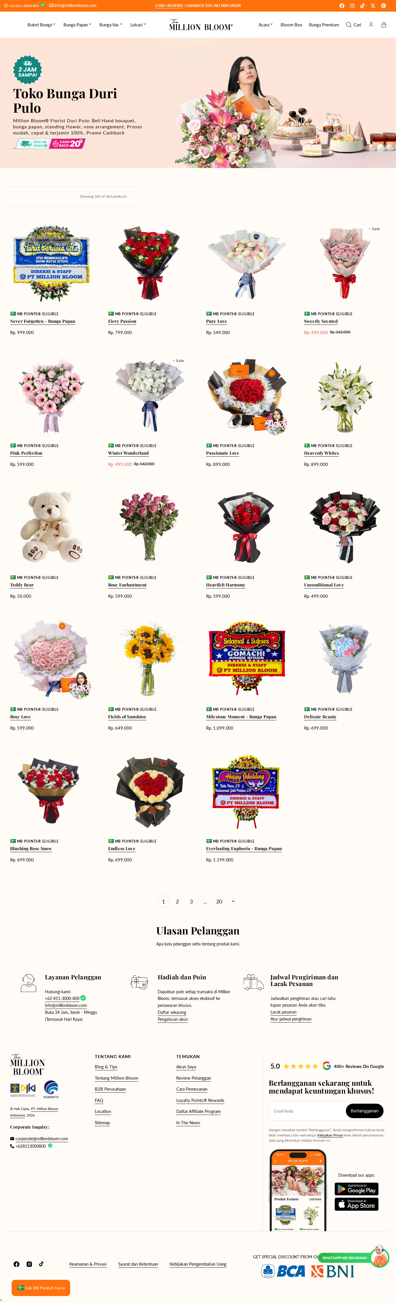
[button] (353, 24)
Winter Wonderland (128, 453)
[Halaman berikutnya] (233, 901)
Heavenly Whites (321, 453)
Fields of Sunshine (127, 716)
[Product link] (51, 279)
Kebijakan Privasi (330, 1135)
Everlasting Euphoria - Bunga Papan (244, 848)
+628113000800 (31, 1146)
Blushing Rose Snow (31, 848)
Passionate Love (222, 453)
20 (219, 901)
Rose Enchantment (127, 585)
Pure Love (216, 321)
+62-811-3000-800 (24, 5)
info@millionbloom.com (76, 5)
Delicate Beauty (320, 716)
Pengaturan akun (173, 1019)
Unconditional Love (324, 585)
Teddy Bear (22, 585)
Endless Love (121, 848)
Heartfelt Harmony (226, 585)
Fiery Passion (122, 321)
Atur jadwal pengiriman (291, 1018)
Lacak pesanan (283, 1011)
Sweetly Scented (321, 321)
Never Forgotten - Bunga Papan (42, 321)
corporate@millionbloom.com (39, 1138)
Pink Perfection (26, 453)
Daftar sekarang (172, 1012)
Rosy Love (20, 716)
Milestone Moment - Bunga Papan (241, 716)
